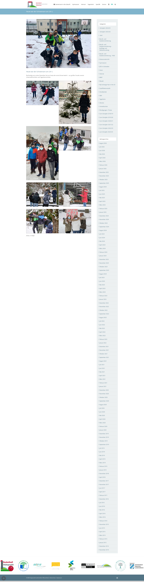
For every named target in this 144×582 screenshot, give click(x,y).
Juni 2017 (102, 488)
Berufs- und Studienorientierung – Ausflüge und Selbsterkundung (105, 47)
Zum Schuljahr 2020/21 (106, 121)
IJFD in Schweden (104, 66)
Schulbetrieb (103, 92)
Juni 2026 (102, 150)
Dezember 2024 (104, 216)
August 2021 (103, 361)
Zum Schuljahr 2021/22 (106, 124)
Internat (101, 74)
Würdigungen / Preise (105, 110)
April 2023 (102, 288)
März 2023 (102, 292)
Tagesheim (102, 99)
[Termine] (108, 4)
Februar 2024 (103, 252)
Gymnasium (102, 63)
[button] (115, 4)
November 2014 (104, 550)
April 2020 (102, 419)
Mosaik (101, 81)
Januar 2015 (102, 542)
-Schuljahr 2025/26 (104, 32)
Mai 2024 (102, 241)
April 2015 (102, 531)
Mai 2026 (102, 154)
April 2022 (102, 332)
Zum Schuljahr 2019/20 (106, 117)
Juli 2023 (101, 277)
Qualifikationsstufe (104, 88)
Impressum (59, 577)
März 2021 (102, 379)
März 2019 (102, 462)
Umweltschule (103, 106)
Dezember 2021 (104, 346)
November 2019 (104, 437)
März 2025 (102, 205)
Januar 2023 (102, 299)
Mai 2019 (102, 455)
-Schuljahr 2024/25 (104, 28)
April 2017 (102, 492)
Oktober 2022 (103, 310)
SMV (100, 95)
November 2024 (104, 219)
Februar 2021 (103, 383)
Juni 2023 (102, 281)
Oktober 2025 (103, 179)
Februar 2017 (103, 495)
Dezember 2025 (104, 172)
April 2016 (102, 513)
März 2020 (102, 423)
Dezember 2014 (104, 546)
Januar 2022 (102, 343)
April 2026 (102, 158)
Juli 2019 (101, 448)
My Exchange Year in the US (107, 84)
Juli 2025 (101, 190)
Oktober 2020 (103, 397)
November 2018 (104, 473)
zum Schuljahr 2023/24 (106, 132)
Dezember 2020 (104, 390)
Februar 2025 (103, 208)
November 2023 (104, 263)
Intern (101, 70)
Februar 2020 (103, 426)
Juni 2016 (102, 506)
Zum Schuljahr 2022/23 (106, 128)
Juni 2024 (102, 237)
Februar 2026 (103, 165)
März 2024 (102, 248)
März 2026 (102, 161)
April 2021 (102, 375)
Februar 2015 (103, 539)
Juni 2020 (102, 412)
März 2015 (102, 535)
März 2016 (102, 517)
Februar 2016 (103, 521)
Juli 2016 (101, 502)
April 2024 (102, 245)
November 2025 (104, 176)
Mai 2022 (102, 328)
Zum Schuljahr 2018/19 (106, 113)
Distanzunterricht (104, 59)
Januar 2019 (102, 470)
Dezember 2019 (104, 433)
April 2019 (102, 459)
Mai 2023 (102, 285)
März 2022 (102, 335)
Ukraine (101, 103)
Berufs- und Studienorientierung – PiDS (107, 54)
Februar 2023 (103, 296)
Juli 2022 (101, 321)
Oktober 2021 (103, 354)
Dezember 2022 (104, 303)
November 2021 (104, 350)
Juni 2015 (102, 528)
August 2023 (103, 274)
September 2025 (104, 183)
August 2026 (103, 143)
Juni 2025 (102, 194)
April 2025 (102, 201)
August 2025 (103, 187)
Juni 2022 (102, 325)
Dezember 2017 (104, 481)
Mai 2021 (102, 372)
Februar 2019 (103, 466)
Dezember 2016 (104, 499)
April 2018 (102, 477)
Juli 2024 (101, 234)
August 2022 (103, 317)
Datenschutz (53, 577)
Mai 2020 (102, 415)
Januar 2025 (102, 212)
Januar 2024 (102, 256)
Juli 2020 (101, 408)
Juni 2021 (102, 368)
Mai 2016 (102, 510)
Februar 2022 (103, 339)
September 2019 (104, 444)
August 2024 (103, 230)
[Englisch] (112, 4)
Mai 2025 (102, 197)
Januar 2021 (102, 386)
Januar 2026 (102, 168)
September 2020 (104, 401)
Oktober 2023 (103, 266)
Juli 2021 (101, 364)
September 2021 (104, 357)
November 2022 (104, 306)
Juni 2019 (102, 452)
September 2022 (104, 314)
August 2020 (103, 404)
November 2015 (104, 524)
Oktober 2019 (103, 441)
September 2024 (104, 226)
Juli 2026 (101, 147)
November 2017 (104, 484)
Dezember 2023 (104, 259)
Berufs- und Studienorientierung (105, 40)
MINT (100, 77)
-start (100, 35)
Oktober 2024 (103, 223)
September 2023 (104, 270)
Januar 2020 (102, 430)
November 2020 (104, 393)
